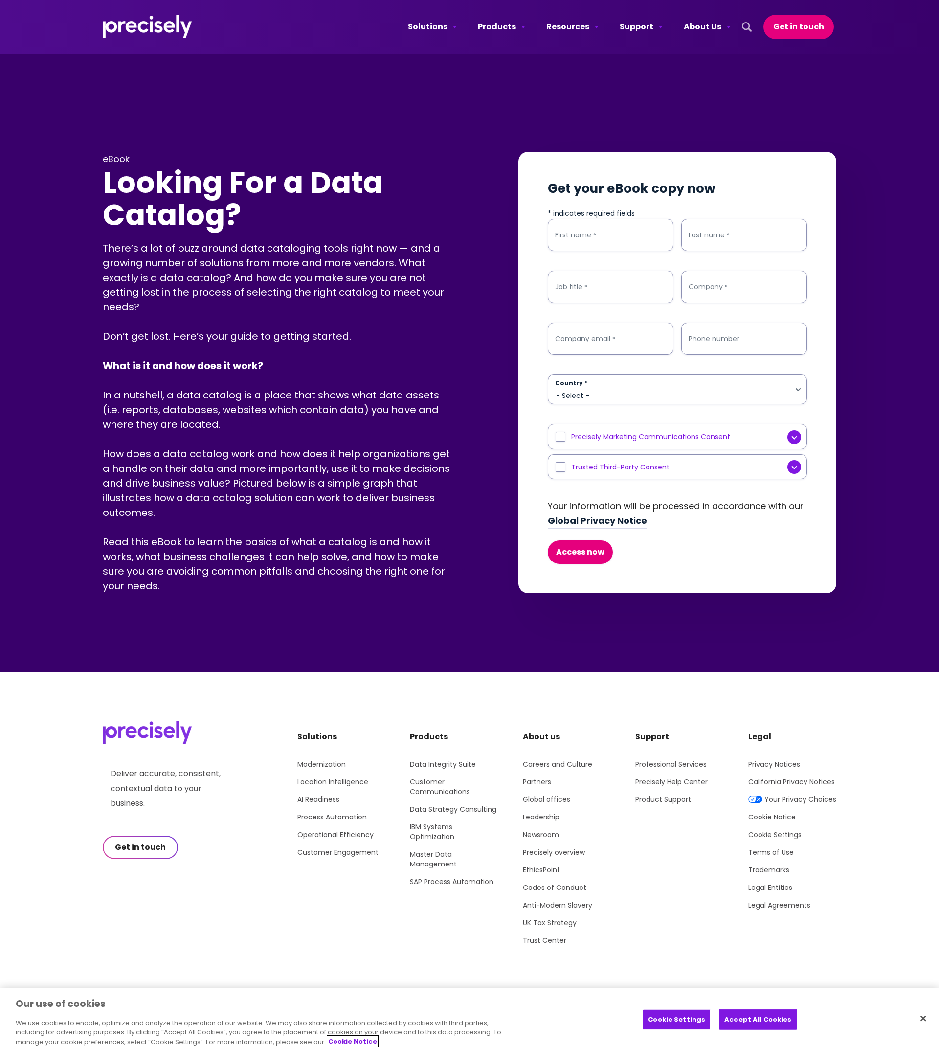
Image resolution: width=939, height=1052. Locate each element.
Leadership (541, 817)
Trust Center (544, 940)
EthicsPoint (541, 870)
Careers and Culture (557, 764)
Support (636, 26)
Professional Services (671, 764)
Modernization (321, 764)
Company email (585, 339)
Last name (709, 235)
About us (541, 736)
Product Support (663, 799)
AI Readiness (318, 799)
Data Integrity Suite (443, 764)
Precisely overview (554, 852)
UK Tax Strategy (550, 923)
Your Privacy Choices (800, 799)
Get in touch (798, 26)
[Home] (147, 27)
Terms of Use (771, 852)
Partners (537, 782)
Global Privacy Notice (597, 520)
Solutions (427, 26)
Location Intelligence (332, 782)
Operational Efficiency (335, 835)
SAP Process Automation (451, 882)
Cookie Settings (775, 835)
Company (708, 287)
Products (497, 26)
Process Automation (332, 817)
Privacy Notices (774, 764)
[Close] (923, 1018)
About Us (702, 26)
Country (571, 383)
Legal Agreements (779, 905)
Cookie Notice (772, 817)
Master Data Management (433, 859)
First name (575, 235)
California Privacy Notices (791, 782)
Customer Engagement (338, 852)
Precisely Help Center (671, 782)
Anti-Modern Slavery (557, 905)
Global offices (546, 799)
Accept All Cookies (757, 1019)
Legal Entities (770, 887)
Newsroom (541, 835)
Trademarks (768, 870)
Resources (567, 26)
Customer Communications (440, 786)
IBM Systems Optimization (432, 832)
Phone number (714, 339)
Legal (759, 736)
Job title (571, 287)
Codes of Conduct (554, 887)
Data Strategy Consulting (453, 809)
